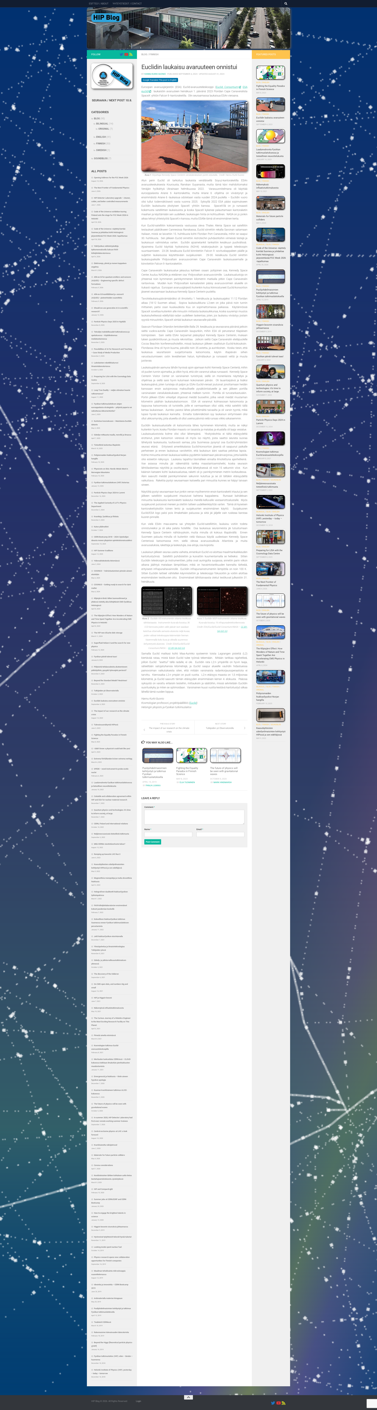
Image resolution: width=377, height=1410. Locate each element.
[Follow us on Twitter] (121, 54)
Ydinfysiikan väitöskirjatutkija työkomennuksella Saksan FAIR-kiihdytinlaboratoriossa (105, 249)
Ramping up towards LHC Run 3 (107, 854)
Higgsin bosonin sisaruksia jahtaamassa (111, 1227)
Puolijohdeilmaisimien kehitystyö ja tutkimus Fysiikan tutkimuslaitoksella (270, 293)
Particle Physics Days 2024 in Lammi (109, 493)
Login (138, 1401)
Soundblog (101, 158)
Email (199, 829)
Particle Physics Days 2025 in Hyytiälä (110, 322)
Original (103, 128)
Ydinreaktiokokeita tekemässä (107, 561)
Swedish (101, 150)
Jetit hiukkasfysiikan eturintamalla (108, 936)
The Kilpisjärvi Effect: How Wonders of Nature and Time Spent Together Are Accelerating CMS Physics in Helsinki (111, 619)
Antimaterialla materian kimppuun (108, 1298)
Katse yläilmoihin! (101, 527)
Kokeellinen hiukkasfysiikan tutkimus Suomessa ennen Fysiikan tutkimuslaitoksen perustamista (110, 922)
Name (147, 829)
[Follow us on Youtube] (126, 54)
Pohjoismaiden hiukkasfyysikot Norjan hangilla (267, 696)
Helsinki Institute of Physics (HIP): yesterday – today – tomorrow (270, 518)
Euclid (193, 702)
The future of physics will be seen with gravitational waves (224, 771)
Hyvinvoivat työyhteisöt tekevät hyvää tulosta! (113, 1237)
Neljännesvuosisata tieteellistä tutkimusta (111, 834)
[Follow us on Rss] (131, 54)
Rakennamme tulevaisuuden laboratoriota (111, 1332)
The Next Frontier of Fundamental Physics (111, 188)
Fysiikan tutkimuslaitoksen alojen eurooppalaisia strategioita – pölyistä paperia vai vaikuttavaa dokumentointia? (111, 407)
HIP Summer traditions (103, 550)
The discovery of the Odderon (106, 974)
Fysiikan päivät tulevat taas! (105, 657)
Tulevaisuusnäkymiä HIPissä (106, 725)
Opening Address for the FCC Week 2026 (111, 177)
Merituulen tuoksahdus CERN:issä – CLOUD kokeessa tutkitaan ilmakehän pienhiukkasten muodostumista (110, 1062)
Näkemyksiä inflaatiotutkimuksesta (109, 1008)
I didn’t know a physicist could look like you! (112, 748)
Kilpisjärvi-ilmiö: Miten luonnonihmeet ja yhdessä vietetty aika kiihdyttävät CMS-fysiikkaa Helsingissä (111, 601)
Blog (144, 54)
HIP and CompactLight (103, 1189)
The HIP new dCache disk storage (108, 633)
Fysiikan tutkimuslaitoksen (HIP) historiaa (111, 482)
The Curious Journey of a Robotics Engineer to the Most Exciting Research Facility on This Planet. (111, 1021)
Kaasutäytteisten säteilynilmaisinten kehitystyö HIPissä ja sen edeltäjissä (271, 731)
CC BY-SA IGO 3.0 (176, 648)
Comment (149, 807)
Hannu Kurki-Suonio (155, 74)
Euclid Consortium (227, 87)
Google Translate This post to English (160, 80)
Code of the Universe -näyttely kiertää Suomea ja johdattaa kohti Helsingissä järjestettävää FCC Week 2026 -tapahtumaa (109, 232)
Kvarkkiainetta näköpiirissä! (105, 1145)
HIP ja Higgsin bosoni (103, 998)
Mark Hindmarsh (223, 782)
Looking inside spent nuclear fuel (108, 1247)
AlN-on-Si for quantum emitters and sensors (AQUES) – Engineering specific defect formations (111, 280)
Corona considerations (103, 1165)
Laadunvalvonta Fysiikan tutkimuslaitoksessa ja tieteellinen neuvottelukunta (269, 152)
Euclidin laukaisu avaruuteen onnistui (109, 701)
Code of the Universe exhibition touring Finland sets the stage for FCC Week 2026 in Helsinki (109, 215)
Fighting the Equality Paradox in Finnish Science (187, 771)
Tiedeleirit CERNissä (102, 1322)
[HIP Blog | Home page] (106, 17)
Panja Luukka (153, 785)
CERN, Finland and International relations (111, 824)
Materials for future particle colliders (109, 1155)
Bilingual (102, 123)
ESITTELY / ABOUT (99, 3)
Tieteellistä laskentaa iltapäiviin (107, 445)
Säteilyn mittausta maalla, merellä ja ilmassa (112, 435)
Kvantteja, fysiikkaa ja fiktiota (106, 516)
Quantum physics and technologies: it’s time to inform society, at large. (268, 388)
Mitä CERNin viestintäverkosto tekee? (109, 844)
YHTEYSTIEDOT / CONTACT (127, 3)
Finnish (153, 54)
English (101, 137)
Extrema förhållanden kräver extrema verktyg (113, 759)
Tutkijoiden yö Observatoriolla (106, 691)
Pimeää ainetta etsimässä (105, 1035)
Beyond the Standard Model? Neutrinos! (110, 680)
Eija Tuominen (187, 782)
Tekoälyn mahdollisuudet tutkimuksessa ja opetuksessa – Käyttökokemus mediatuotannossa (110, 335)
